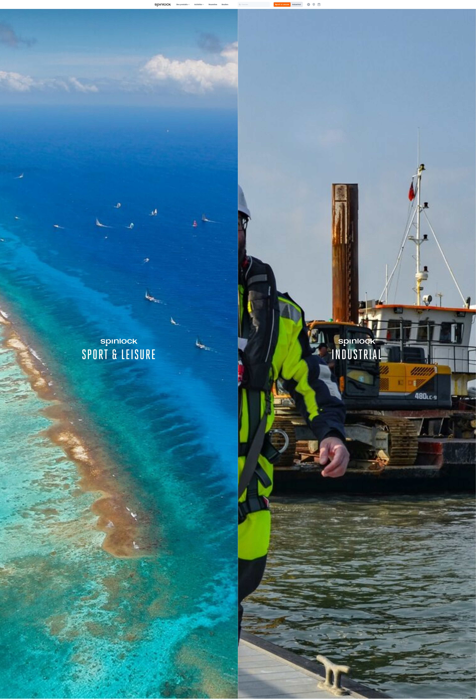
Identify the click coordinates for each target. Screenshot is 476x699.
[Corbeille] (319, 4)
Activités (198, 4)
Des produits (182, 4)
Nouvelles (213, 4)
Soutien (225, 4)
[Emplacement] (308, 4)
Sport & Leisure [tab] (282, 4)
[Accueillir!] (163, 4)
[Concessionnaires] (313, 4)
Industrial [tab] (296, 4)
